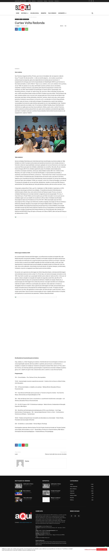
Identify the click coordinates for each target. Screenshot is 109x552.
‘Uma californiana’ (27, 497)
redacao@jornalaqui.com (25, 522)
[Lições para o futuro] (18, 485)
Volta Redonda (26, 19)
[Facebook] (89, 1)
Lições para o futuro (28, 483)
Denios (18, 25)
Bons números (26, 490)
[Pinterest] (23, 29)
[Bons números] (18, 492)
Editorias (20, 17)
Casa (16, 17)
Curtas (24, 17)
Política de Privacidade (90, 549)
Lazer (16, 454)
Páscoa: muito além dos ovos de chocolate (56, 454)
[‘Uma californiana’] (18, 499)
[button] (92, 13)
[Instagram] (91, 1)
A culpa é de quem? (55, 490)
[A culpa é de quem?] (46, 492)
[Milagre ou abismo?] (46, 499)
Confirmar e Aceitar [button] (101, 549)
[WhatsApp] (26, 29)
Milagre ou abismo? (55, 497)
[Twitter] (93, 1)
